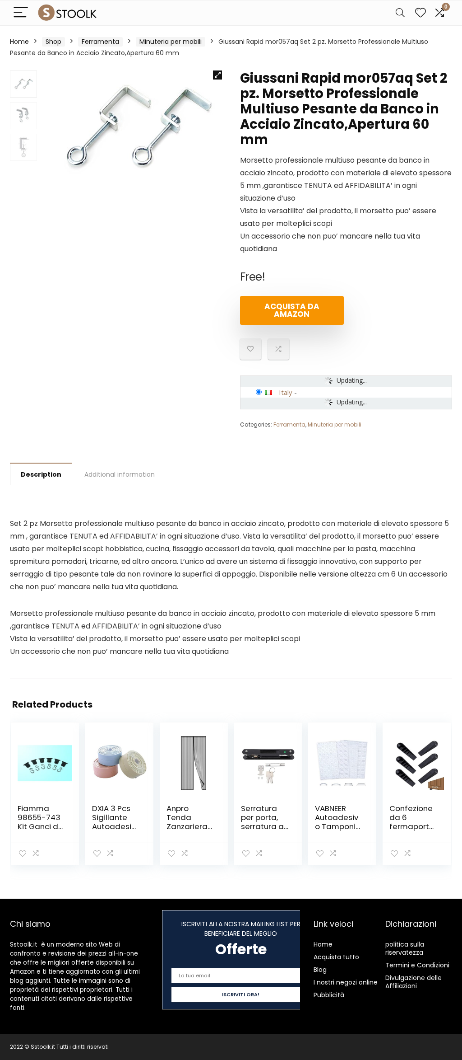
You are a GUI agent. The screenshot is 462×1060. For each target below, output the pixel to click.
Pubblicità (329, 994)
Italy (285, 392)
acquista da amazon (291, 310)
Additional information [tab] (119, 474)
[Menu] (21, 13)
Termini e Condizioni (417, 965)
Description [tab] (41, 474)
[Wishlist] (420, 13)
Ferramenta (100, 41)
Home (19, 41)
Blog (320, 969)
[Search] (400, 13)
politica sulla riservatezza (404, 948)
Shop (53, 41)
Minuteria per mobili (170, 41)
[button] (217, 75)
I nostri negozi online (346, 982)
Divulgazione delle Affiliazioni (413, 981)
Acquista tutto (336, 957)
